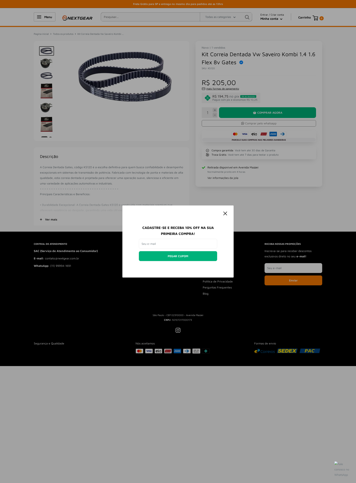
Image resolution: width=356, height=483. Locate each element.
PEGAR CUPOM (178, 256)
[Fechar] (225, 213)
